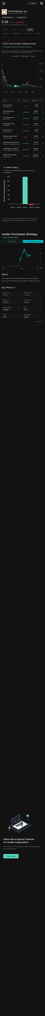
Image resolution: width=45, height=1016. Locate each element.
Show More (38, 321)
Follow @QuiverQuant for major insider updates (17, 47)
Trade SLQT (20, 17)
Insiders (30, 29)
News (4, 37)
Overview (5, 29)
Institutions (6, 33)
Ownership (37, 33)
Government (27, 33)
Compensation (16, 33)
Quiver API (21, 220)
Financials (14, 29)
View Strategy (11, 241)
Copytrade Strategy (34, 241)
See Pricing (11, 856)
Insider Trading (12, 167)
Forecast (22, 29)
